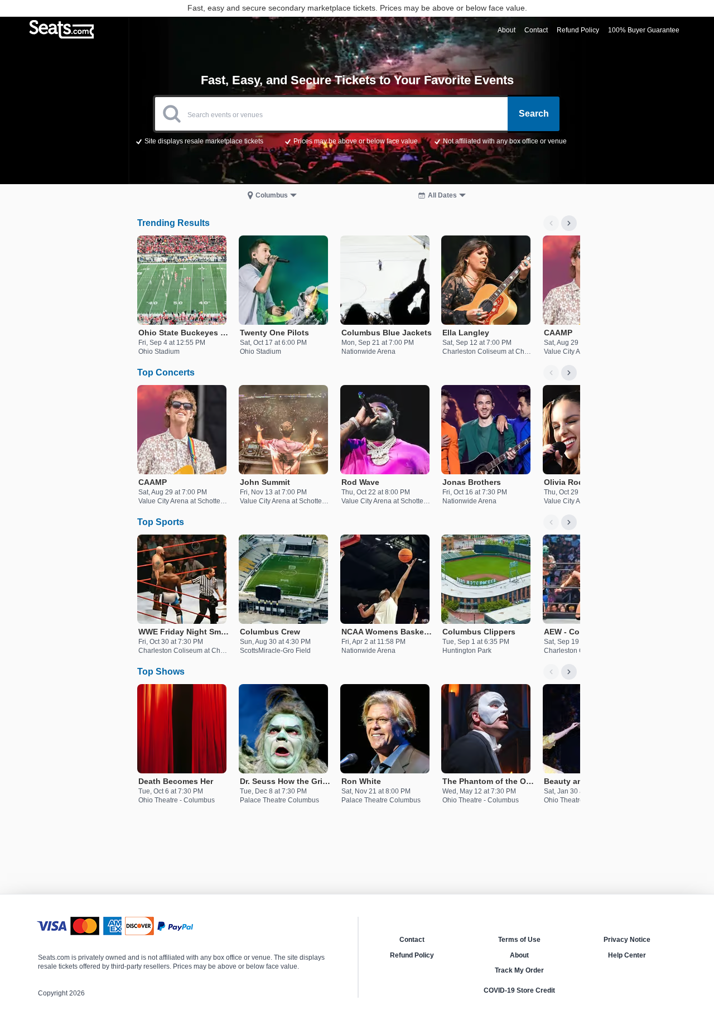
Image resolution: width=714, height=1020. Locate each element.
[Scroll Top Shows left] (551, 672)
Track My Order (519, 970)
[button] (357, 140)
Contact (411, 940)
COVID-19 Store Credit (519, 990)
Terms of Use (519, 940)
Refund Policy (412, 955)
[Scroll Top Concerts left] (551, 373)
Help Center (627, 955)
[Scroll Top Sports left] (551, 522)
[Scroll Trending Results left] (551, 223)
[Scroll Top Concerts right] (569, 373)
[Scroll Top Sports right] (569, 522)
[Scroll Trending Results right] (569, 223)
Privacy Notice (627, 940)
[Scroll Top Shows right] (569, 672)
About (519, 955)
